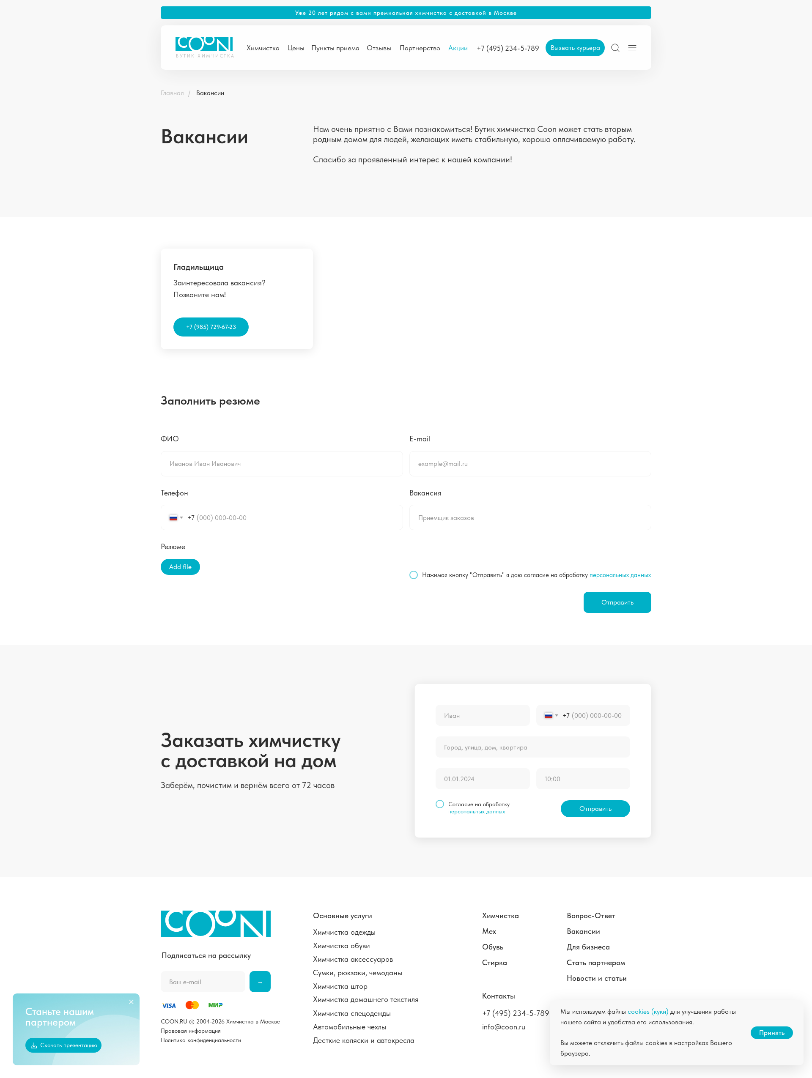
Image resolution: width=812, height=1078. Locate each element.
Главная (172, 93)
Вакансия (425, 492)
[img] (615, 48)
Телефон (174, 492)
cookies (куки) (648, 1011)
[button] (575, 47)
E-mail (419, 438)
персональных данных (620, 575)
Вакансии (210, 93)
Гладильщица (198, 267)
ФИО (170, 438)
